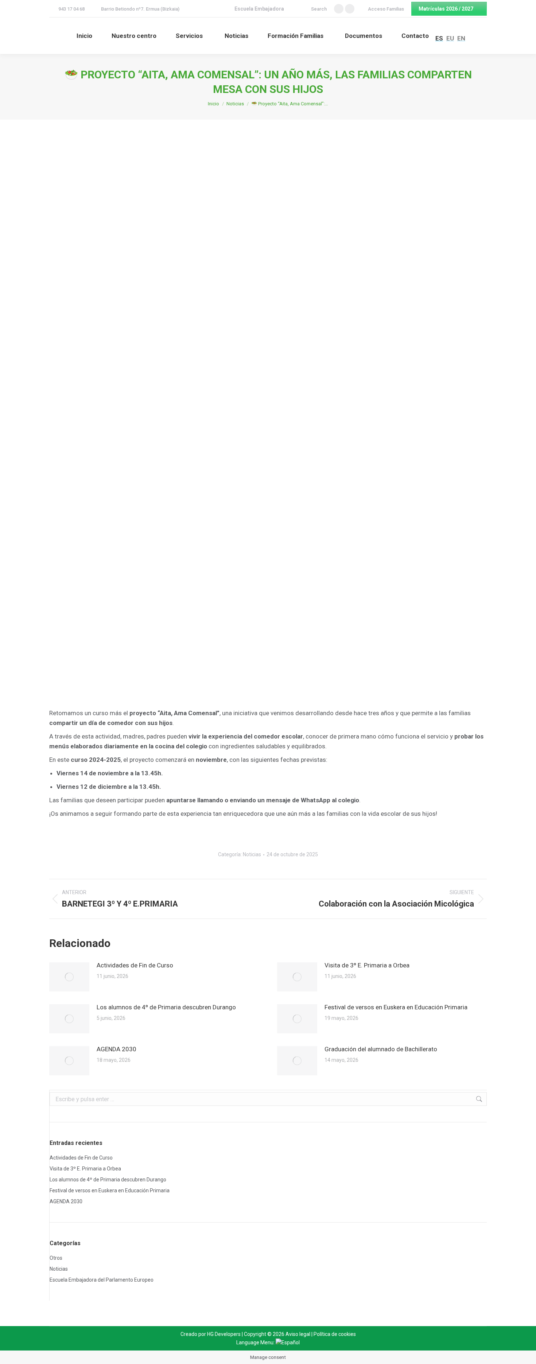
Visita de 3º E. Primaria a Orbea (367, 965)
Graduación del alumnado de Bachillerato (381, 1049)
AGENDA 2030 (116, 1049)
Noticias (252, 854)
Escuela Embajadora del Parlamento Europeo (102, 1280)
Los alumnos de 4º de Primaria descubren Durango (166, 1007)
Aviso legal (298, 1334)
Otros (56, 1258)
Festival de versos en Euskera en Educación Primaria (396, 1007)
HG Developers (224, 1334)
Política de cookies (335, 1334)
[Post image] (69, 976)
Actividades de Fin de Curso (135, 965)
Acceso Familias (386, 9)
